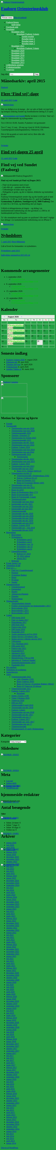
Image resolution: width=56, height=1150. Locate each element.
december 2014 (12, 1122)
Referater (15, 561)
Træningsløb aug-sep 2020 (22, 516)
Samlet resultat (28, 36)
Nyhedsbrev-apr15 (24, 539)
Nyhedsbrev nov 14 (25, 544)
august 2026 (11, 843)
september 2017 (12, 1051)
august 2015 (11, 1105)
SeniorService (12, 672)
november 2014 (12, 1124)
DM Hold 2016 (17, 625)
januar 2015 (11, 1119)
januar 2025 (11, 878)
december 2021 (12, 949)
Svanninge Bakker (19, 575)
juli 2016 (10, 1082)
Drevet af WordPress (9, 1148)
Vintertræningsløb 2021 (21, 689)
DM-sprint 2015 (18, 646)
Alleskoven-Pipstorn (19, 594)
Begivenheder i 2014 (20, 613)
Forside (9, 424)
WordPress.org (12, 788)
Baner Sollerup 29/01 (25, 681)
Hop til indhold (20, 17)
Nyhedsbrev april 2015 (10, 251)
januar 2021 (11, 970)
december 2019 (12, 1001)
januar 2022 (11, 947)
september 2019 (12, 1006)
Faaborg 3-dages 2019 (20, 525)
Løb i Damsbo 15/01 (25, 679)
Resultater (10, 29)
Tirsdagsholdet (12, 601)
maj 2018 (10, 1034)
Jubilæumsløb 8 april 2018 (22, 705)
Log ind (9, 781)
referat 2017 (22, 558)
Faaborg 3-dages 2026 (15, 360)
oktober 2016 (11, 1074)
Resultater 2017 (17, 58)
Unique (13, 818)
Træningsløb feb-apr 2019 (22, 530)
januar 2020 (11, 999)
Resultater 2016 (17, 60)
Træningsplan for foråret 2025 (23, 438)
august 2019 (11, 1008)
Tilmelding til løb (13, 565)
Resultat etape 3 (28, 43)
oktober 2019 (11, 1004)
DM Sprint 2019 (18, 618)
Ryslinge (15, 580)
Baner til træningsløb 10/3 (22, 494)
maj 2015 (10, 1110)
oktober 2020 (11, 977)
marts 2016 (10, 1091)
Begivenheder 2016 (19, 608)
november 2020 (12, 975)
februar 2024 (11, 897)
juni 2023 (10, 911)
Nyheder (4, 145)
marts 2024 (10, 895)
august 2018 (11, 1030)
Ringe (13, 577)
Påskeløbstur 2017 (19, 622)
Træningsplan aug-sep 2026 (22, 428)
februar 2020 (11, 996)
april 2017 (10, 1063)
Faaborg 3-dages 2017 (20, 719)
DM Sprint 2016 (18, 629)
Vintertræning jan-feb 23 (21, 473)
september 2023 (12, 906)
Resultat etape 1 (28, 39)
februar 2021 (11, 968)
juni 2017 (10, 1058)
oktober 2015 (11, 1101)
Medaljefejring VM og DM (22, 658)
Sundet (14, 582)
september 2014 (12, 1129)
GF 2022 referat (23, 556)
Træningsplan (22, 457)
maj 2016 (10, 1086)
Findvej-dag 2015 (18, 648)
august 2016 (11, 1079)
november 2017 (12, 1046)
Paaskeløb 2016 (17, 632)
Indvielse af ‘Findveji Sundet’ (23, 660)
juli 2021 (10, 959)
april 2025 (10, 873)
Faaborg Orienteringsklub (24, 8)
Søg (2, 15)
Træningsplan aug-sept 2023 (23, 461)
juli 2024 (10, 888)
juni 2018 (10, 1032)
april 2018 (10, 1037)
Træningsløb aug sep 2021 (22, 506)
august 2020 (11, 982)
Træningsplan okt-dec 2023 (22, 459)
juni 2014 (10, 1136)
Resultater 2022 (17, 32)
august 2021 (11, 956)
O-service (10, 69)
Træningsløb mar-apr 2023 (22, 468)
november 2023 (12, 904)
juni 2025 (10, 869)
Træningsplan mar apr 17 (21, 724)
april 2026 (10, 847)
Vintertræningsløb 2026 (21, 433)
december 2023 (12, 902)
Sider (3, 818)
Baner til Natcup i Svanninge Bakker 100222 (35, 684)
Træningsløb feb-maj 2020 (22, 518)
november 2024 (12, 883)
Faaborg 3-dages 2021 (20, 691)
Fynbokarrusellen (13, 67)
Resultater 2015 (17, 62)
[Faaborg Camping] (9, 382)
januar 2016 (11, 1096)
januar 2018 (11, 1041)
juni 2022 (10, 937)
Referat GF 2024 (24, 554)
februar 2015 (11, 1117)
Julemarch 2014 (17, 653)
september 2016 (12, 1077)
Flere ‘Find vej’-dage (20, 93)
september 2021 (12, 954)
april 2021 (10, 963)
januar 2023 (11, 921)
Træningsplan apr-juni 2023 (22, 466)
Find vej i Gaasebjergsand (22, 570)
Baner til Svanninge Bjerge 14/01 (30, 483)
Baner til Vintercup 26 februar (29, 686)
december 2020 (12, 973)
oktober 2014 (11, 1127)
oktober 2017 (11, 1048)
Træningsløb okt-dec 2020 (22, 513)
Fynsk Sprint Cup (13, 563)
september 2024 (12, 885)
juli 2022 (10, 935)
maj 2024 (10, 890)
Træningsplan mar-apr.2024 (22, 452)
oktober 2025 (11, 862)
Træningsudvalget (18, 499)
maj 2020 (10, 989)
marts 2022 (10, 942)
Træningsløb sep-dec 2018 (22, 707)
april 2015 (10, 1112)
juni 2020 (10, 987)
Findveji (4, 87)
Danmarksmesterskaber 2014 (23, 662)
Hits (8, 818)
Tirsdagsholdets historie (21, 603)
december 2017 (12, 1044)
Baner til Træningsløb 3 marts (23, 497)
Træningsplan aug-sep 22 (21, 485)
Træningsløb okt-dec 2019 (22, 521)
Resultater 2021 (17, 46)
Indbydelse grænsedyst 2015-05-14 (15, 255)
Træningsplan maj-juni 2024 (23, 450)
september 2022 (12, 930)
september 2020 (12, 980)
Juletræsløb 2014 (18, 655)
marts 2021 (10, 966)
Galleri (9, 615)
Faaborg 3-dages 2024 (20, 447)
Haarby (14, 592)
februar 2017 (11, 1067)
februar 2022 (11, 944)
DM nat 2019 (17, 703)
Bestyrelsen (11, 532)
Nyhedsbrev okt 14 (24, 547)
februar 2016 (11, 1093)
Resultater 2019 (17, 53)
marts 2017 (10, 1065)
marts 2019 (10, 1015)
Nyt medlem (11, 667)
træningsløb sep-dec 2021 (22, 504)
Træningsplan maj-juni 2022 (23, 487)
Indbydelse (15, 25)
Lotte (15, 100)
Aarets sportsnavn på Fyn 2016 (24, 634)
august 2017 (11, 1053)
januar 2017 (11, 1070)
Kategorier (5, 742)
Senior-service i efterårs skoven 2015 (26, 639)
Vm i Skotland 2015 (19, 644)
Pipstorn (14, 573)
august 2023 (11, 909)
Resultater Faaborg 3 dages (28, 48)
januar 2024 (11, 899)
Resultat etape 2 (28, 41)
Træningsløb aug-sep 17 (21, 717)
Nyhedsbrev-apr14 (24, 549)
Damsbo (14, 596)
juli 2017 (10, 1056)
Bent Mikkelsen (18, 242)
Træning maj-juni (13, 364)
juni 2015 (10, 1108)
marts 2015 (10, 1115)
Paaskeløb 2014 (17, 665)
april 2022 (10, 940)
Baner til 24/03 (17, 490)
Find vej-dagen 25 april (22, 151)
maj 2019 (10, 1013)
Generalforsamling (19, 551)
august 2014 (11, 1131)
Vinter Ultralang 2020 (20, 698)
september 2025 (12, 864)
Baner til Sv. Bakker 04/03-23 (29, 471)
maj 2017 (10, 1060)
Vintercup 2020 (17, 700)
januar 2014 (11, 1143)
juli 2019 (10, 1011)
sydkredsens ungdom (15, 65)
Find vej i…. (11, 568)
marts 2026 (10, 850)
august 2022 (11, 933)
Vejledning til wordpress (16, 670)
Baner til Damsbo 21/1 (26, 480)
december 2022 (12, 923)
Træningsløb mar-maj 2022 (22, 502)
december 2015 (12, 1098)
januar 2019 (11, 1020)
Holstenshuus (17, 599)
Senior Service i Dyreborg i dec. (24, 636)
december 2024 (12, 880)
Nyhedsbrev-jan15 (24, 542)
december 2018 (12, 1022)
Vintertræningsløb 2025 (21, 440)
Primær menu (7, 18)
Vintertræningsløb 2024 (21, 454)
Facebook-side (12, 27)
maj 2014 (10, 1138)
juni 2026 (10, 845)
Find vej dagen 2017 (19, 620)
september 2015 (12, 1103)
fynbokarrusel (12, 367)
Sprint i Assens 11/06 (20, 696)
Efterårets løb (11, 362)
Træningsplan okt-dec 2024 (22, 442)
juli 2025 (10, 866)
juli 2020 (10, 985)
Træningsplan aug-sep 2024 (22, 445)
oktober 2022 (11, 928)
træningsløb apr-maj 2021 (22, 509)
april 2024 (10, 892)
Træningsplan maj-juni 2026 (23, 431)
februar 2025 (11, 876)
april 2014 (10, 1141)
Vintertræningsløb (18, 511)
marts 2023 (10, 916)
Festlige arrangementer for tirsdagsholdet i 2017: (31, 606)
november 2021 (12, 951)
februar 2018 (11, 1039)
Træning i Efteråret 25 (20, 435)
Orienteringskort (13, 584)
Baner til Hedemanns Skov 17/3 (24, 492)
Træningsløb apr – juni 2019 (23, 528)
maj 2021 (10, 961)
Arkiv (8, 674)
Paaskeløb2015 (17, 651)
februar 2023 (11, 918)
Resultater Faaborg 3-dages (28, 34)
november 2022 (12, 925)
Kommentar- (13, 786)
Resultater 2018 (17, 55)
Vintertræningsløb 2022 (21, 677)
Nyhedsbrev (11, 235)
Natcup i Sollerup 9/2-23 (27, 478)
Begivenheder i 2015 (20, 610)
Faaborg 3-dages (18, 710)
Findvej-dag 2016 (18, 627)
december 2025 (12, 857)
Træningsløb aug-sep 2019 (22, 523)
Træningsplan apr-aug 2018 (22, 712)
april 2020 (10, 992)
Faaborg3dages (12, 22)
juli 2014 (10, 1134)
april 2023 (10, 914)
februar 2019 (11, 1018)
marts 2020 (10, 994)
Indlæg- (11, 783)
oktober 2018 (11, 1025)
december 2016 (12, 1072)
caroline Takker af (13, 369)
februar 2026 (11, 852)
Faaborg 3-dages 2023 (20, 464)
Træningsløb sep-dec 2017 (22, 715)
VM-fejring (16, 641)
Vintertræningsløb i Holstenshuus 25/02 (33, 476)
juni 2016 (10, 1084)
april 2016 (10, 1089)
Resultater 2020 (17, 51)
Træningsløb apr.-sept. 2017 (22, 722)
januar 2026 (11, 854)
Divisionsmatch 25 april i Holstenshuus (27, 729)
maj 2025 (10, 871)
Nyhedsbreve (16, 537)
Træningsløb (11, 426)
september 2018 (12, 1027)
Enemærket (16, 589)
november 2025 (12, 859)
